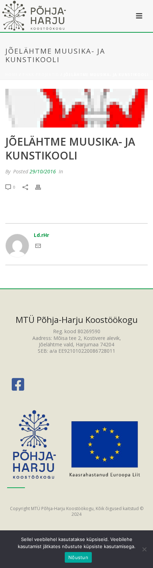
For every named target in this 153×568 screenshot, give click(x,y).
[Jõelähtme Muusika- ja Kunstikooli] (76, 108)
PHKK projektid (40, 74)
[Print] (41, 187)
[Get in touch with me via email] (38, 246)
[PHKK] (34, 16)
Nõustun (78, 557)
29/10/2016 (43, 171)
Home (11, 74)
